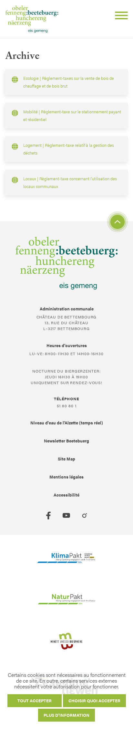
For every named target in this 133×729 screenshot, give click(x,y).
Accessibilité (66, 495)
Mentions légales (66, 477)
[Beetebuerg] (31, 19)
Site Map (66, 459)
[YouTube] (66, 515)
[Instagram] (84, 515)
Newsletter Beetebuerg (66, 441)
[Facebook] (48, 515)
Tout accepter (34, 700)
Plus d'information (66, 715)
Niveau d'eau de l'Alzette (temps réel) (66, 423)
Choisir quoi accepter (94, 700)
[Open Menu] (119, 16)
